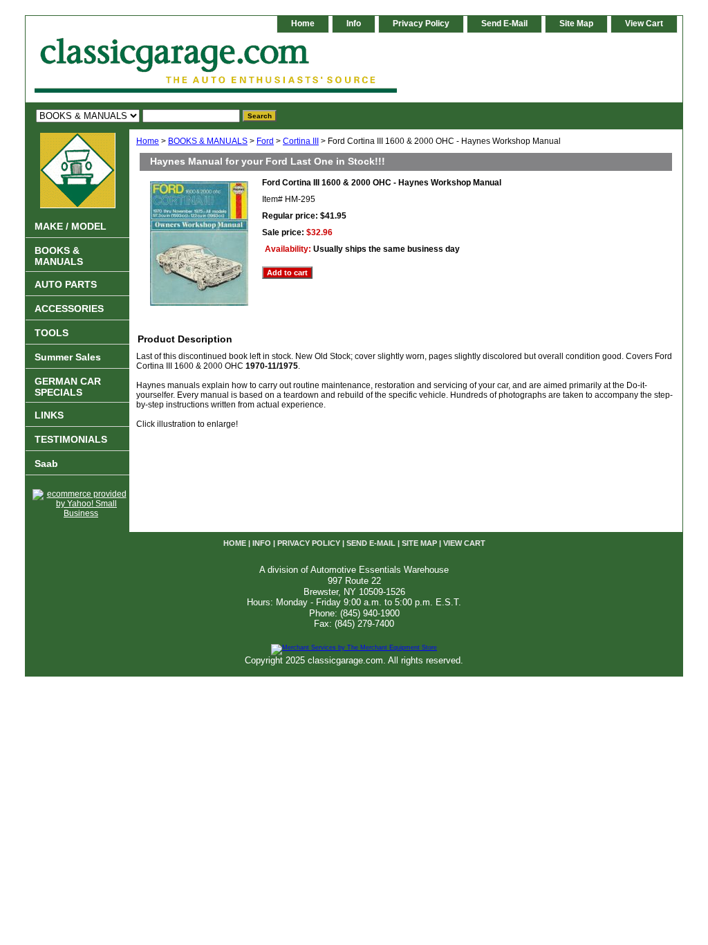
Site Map (576, 23)
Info (353, 23)
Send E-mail (504, 23)
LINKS (49, 415)
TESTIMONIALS (71, 439)
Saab (46, 463)
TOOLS (51, 332)
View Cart (644, 23)
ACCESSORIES (69, 308)
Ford (265, 141)
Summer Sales (68, 357)
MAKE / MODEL (70, 226)
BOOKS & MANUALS (208, 141)
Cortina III (301, 141)
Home (147, 141)
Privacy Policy (421, 23)
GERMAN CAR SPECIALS (68, 387)
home (303, 23)
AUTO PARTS (66, 284)
